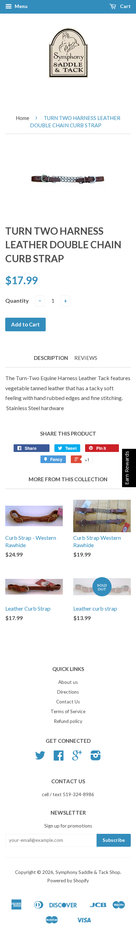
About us (68, 682)
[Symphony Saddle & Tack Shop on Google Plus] (77, 758)
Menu (21, 6)
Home (22, 118)
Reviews (85, 358)
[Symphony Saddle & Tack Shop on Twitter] (40, 758)
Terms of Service (68, 711)
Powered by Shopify (68, 880)
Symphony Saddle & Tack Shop (87, 872)
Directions (68, 692)
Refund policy (68, 721)
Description (51, 358)
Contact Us (68, 701)
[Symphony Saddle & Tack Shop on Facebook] (58, 758)
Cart (125, 6)
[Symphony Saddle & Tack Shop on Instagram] (95, 758)
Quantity (17, 300)
